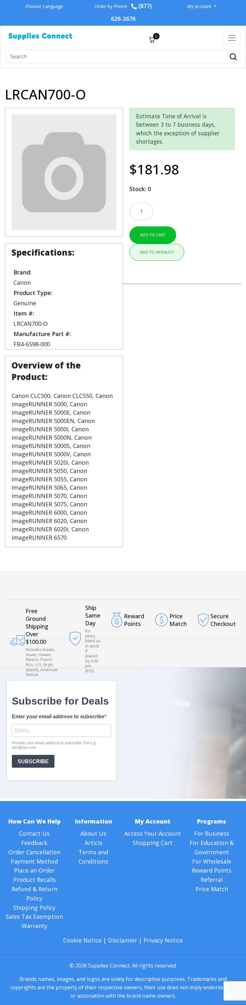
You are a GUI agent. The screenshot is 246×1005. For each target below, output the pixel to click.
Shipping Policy (34, 907)
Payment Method (34, 861)
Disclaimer (122, 940)
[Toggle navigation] (232, 37)
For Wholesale (211, 861)
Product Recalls (34, 879)
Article (93, 843)
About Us (93, 833)
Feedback (34, 843)
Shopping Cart (153, 843)
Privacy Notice (163, 940)
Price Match (211, 889)
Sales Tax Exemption (34, 916)
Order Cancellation (34, 852)
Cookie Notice (82, 940)
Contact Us (34, 833)
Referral (212, 879)
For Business (211, 833)
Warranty (34, 926)
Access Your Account (152, 833)
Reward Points (212, 870)
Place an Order (34, 870)
